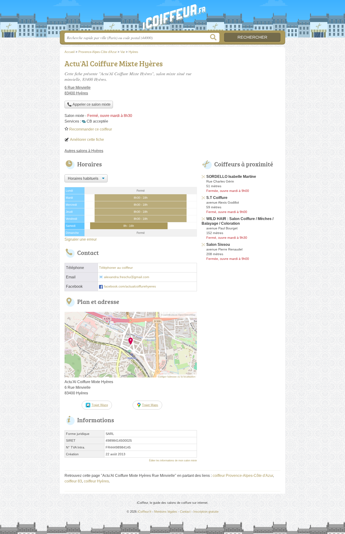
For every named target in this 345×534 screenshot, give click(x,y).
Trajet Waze (100, 405)
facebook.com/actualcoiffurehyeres (130, 286)
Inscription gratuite (205, 511)
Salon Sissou (218, 244)
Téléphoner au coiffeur (116, 267)
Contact (185, 511)
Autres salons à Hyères (84, 151)
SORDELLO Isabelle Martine (231, 177)
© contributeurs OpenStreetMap (178, 315)
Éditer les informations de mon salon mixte (173, 460)
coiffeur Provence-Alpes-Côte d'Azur (243, 476)
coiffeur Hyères (96, 481)
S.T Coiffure (216, 198)
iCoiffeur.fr (172, 16)
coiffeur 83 (73, 481)
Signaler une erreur (81, 239)
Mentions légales (165, 511)
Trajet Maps (150, 405)
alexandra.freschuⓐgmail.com (126, 277)
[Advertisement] (241, 90)
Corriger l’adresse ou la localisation (177, 376)
